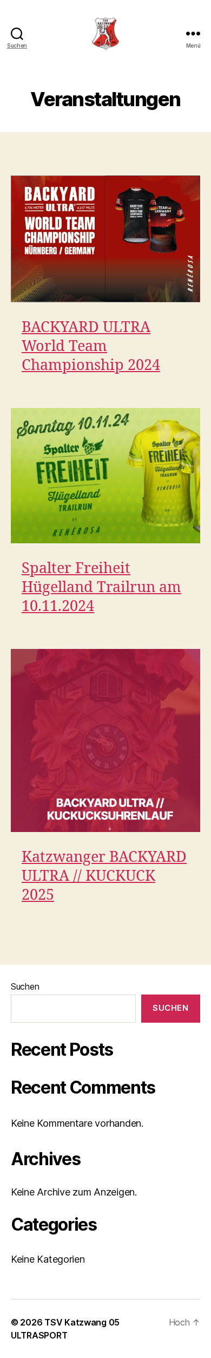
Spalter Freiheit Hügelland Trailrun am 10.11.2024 (101, 588)
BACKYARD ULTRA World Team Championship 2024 (91, 347)
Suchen (25, 986)
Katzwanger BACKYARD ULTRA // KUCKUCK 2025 (104, 876)
